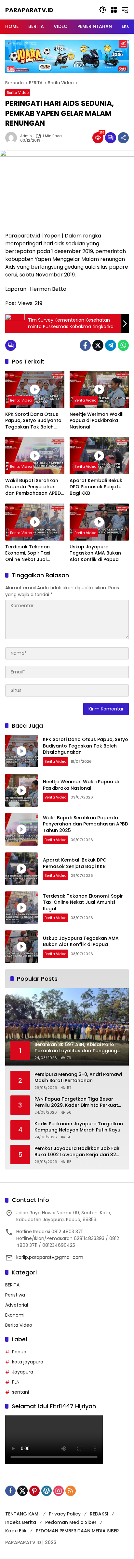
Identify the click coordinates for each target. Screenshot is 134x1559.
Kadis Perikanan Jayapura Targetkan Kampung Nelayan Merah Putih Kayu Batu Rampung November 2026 (78, 1127)
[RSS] (70, 1491)
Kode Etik (16, 1530)
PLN (16, 1382)
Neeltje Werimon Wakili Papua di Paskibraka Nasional (96, 420)
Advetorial (16, 1305)
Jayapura (22, 1372)
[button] (103, 10)
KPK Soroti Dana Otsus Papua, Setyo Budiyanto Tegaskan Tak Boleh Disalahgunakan (33, 420)
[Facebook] (85, 345)
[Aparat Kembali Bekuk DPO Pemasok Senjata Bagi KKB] (99, 455)
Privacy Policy (65, 1514)
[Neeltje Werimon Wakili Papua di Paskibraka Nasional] (99, 389)
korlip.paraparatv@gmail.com (49, 1257)
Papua (19, 1351)
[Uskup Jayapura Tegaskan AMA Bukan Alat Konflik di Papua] (99, 522)
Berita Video (18, 92)
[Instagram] (58, 1491)
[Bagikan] (123, 137)
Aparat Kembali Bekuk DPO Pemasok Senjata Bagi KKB (96, 487)
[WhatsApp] (123, 345)
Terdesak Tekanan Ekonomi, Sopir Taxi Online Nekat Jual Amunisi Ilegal (27, 553)
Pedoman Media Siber (71, 1522)
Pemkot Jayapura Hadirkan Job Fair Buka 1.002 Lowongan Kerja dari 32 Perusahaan (77, 1151)
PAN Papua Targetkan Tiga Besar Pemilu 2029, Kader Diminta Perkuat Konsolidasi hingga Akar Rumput (76, 1102)
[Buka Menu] (114, 10)
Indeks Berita (20, 1522)
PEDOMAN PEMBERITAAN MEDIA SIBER (77, 1530)
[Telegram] (110, 345)
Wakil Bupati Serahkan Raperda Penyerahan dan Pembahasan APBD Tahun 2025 (33, 487)
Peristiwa (15, 1295)
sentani (20, 1392)
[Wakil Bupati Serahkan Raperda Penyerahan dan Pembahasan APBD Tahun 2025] (34, 455)
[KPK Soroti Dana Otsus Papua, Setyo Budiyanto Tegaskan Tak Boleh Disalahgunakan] (34, 389)
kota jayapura (27, 1362)
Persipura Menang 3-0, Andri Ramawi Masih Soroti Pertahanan (78, 1077)
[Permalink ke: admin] (12, 138)
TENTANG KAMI (22, 1514)
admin (26, 136)
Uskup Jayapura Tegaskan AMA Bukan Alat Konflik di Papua (95, 553)
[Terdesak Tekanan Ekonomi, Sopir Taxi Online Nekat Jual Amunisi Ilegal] (34, 522)
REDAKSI (99, 1514)
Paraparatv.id (29, 10)
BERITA (12, 1285)
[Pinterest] (34, 1491)
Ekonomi (14, 1315)
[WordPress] (46, 1491)
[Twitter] (97, 345)
